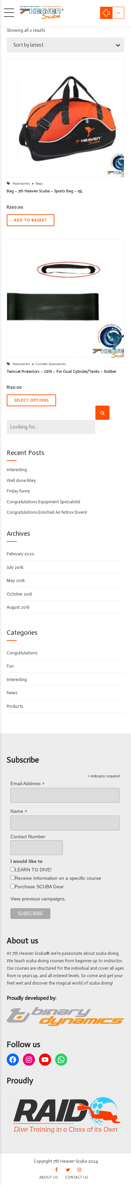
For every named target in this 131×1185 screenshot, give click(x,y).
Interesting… (18, 469)
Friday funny (18, 490)
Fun (10, 666)
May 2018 (16, 580)
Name (18, 811)
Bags (39, 184)
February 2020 (20, 553)
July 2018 (15, 567)
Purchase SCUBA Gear (39, 886)
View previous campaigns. (38, 898)
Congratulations (22, 652)
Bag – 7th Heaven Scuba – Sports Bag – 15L (45, 191)
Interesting (17, 679)
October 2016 (19, 594)
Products (15, 706)
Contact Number (27, 836)
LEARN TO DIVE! (33, 869)
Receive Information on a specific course (58, 878)
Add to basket (30, 220)
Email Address (27, 783)
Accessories (21, 184)
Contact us (76, 1177)
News (12, 692)
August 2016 (18, 607)
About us (48, 1177)
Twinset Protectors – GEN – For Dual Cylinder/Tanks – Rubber (61, 371)
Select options (31, 400)
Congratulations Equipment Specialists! (43, 501)
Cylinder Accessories (51, 364)
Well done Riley (21, 480)
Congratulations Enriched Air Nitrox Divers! (47, 512)
